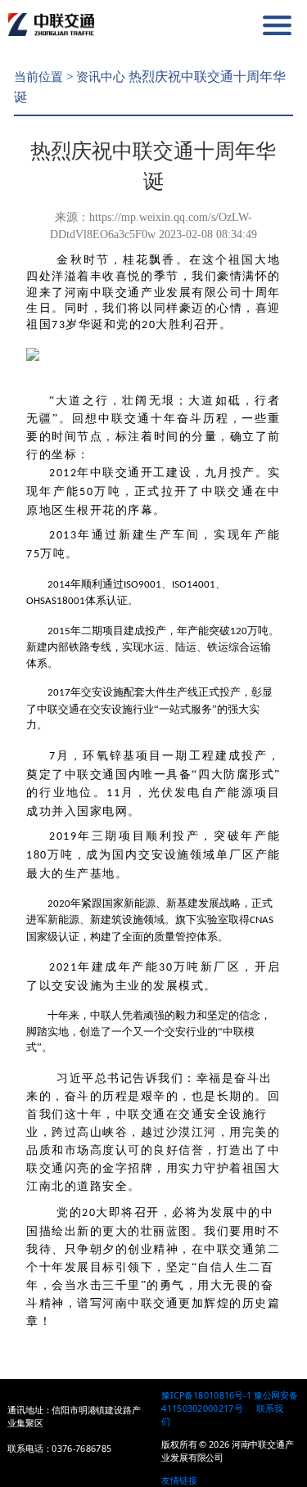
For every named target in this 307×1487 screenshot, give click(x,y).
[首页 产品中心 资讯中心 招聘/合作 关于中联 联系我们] (240, 25)
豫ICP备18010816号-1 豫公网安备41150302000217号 (229, 1402)
